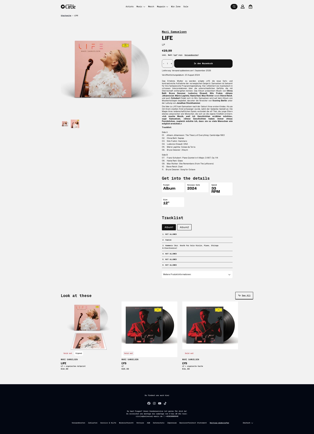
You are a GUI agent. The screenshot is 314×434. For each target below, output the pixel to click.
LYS (124, 363)
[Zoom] (109, 70)
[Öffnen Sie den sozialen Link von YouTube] (159, 403)
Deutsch (246, 423)
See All (246, 295)
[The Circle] (68, 7)
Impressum (172, 423)
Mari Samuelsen (174, 31)
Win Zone (175, 6)
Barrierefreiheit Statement (193, 423)
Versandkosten (191, 55)
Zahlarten (92, 423)
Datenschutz (158, 423)
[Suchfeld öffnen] (234, 6)
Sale (185, 6)
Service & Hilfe (108, 423)
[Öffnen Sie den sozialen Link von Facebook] (149, 403)
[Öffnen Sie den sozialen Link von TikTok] (165, 403)
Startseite (66, 16)
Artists (130, 6)
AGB (148, 423)
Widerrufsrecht (126, 423)
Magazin (161, 6)
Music (139, 6)
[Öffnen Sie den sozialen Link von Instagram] (154, 403)
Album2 (184, 227)
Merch (151, 6)
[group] (65, 124)
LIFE (63, 363)
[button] (197, 274)
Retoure (140, 423)
